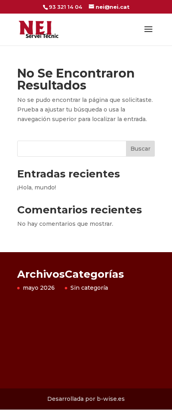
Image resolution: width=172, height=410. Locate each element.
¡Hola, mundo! (36, 187)
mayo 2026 (39, 287)
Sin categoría (89, 287)
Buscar (140, 148)
